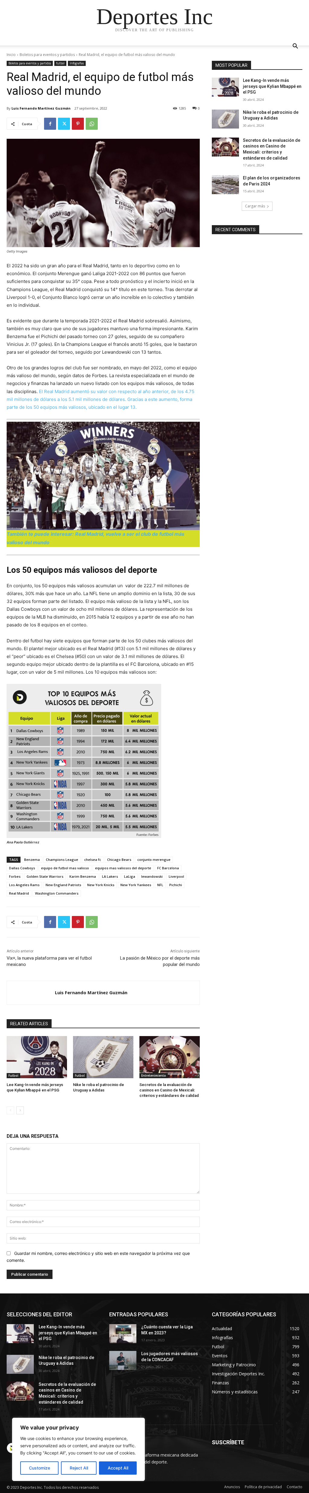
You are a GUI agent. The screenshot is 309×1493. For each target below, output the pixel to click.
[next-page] (20, 1110)
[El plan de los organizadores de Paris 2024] (225, 184)
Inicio (11, 54)
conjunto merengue (153, 859)
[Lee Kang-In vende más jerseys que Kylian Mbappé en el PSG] (37, 1057)
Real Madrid (19, 893)
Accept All (118, 1467)
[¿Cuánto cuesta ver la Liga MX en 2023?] (122, 1333)
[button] (295, 47)
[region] (78, 1449)
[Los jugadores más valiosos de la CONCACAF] (122, 1360)
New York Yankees (135, 885)
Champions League (62, 859)
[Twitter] (64, 124)
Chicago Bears (119, 859)
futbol (60, 63)
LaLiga (129, 876)
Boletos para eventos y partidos (47, 54)
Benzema (32, 859)
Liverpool (176, 876)
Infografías (77, 63)
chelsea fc (92, 859)
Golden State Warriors (45, 876)
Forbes (15, 876)
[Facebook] (50, 124)
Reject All (79, 1467)
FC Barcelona (168, 868)
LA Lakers (110, 876)
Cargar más (255, 206)
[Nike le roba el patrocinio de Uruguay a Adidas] (103, 1057)
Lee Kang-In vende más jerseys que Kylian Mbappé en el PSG (272, 86)
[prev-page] (10, 1110)
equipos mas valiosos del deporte (123, 868)
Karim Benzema (82, 876)
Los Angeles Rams (24, 885)
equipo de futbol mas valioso (65, 868)
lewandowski (152, 876)
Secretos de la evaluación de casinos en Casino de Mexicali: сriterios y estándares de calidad (169, 1090)
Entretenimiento (153, 1075)
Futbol (13, 1075)
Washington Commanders (56, 893)
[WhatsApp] (92, 124)
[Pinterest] (78, 124)
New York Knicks (100, 885)
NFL (160, 885)
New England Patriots (63, 885)
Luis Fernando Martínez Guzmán (41, 108)
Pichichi (175, 885)
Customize (39, 1467)
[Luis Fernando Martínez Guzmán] (31, 992)
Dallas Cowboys (22, 868)
